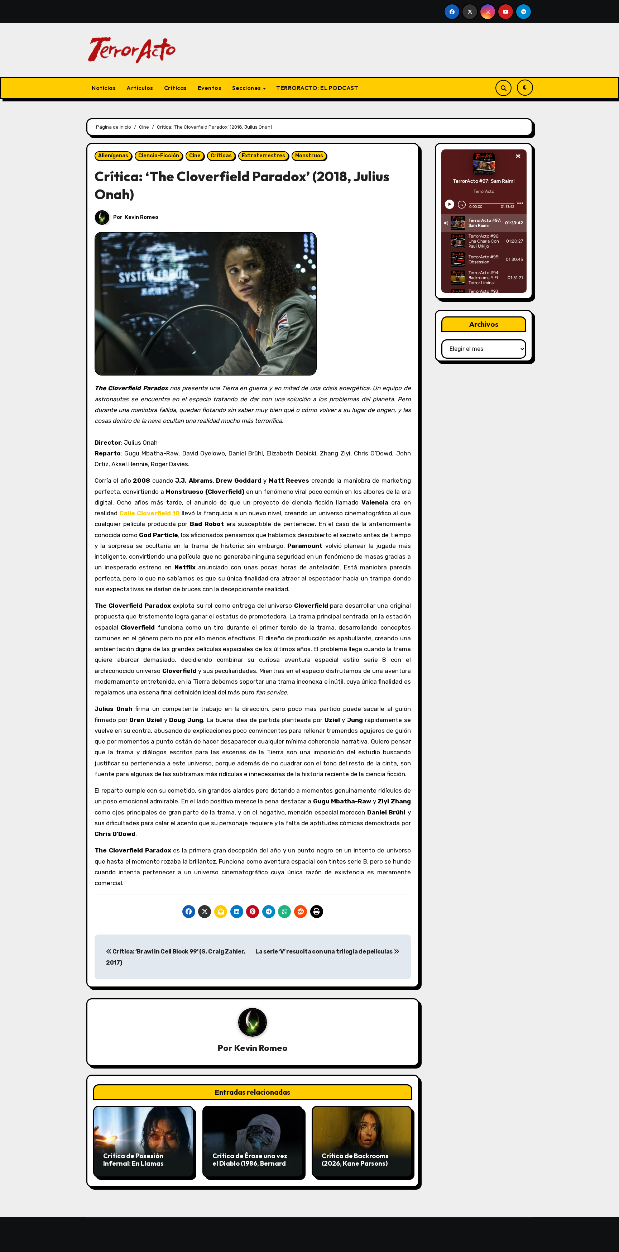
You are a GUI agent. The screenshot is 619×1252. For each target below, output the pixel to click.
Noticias (104, 87)
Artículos (139, 87)
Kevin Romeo (141, 217)
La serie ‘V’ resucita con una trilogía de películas (324, 951)
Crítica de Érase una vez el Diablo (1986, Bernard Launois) (249, 1163)
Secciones (247, 87)
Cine (195, 156)
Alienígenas (113, 156)
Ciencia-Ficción (158, 156)
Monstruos (309, 156)
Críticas (175, 87)
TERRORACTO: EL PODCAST (317, 87)
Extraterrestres (263, 156)
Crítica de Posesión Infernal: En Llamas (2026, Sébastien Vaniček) (133, 1167)
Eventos (210, 87)
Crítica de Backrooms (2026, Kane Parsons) (355, 1160)
